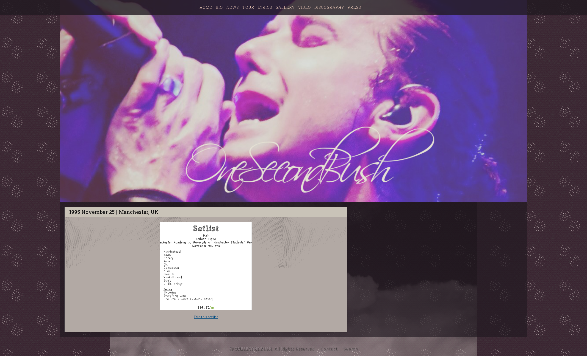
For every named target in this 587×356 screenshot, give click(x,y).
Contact (329, 348)
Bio (219, 7)
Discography (329, 7)
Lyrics (265, 7)
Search (350, 348)
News (232, 7)
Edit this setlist (206, 316)
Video (304, 7)
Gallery (285, 7)
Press (354, 7)
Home (205, 7)
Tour (248, 7)
